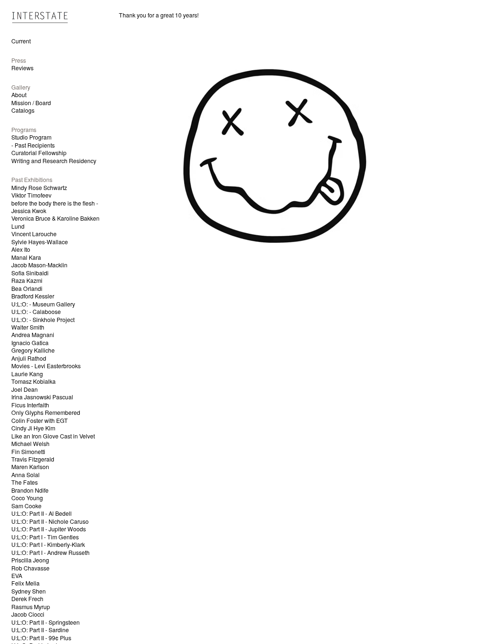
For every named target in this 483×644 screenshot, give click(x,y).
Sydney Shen (28, 591)
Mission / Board (31, 103)
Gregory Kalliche (33, 350)
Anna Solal (25, 475)
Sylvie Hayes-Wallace (39, 242)
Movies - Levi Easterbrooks (46, 366)
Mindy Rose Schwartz (39, 187)
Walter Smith (27, 327)
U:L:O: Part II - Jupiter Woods (48, 529)
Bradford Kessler (32, 296)
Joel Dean (24, 389)
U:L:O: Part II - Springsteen (45, 622)
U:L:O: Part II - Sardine (40, 630)
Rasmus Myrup (30, 607)
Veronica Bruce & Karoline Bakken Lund (55, 222)
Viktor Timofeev (31, 195)
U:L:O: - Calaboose (36, 311)
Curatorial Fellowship (39, 153)
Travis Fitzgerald (32, 459)
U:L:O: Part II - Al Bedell (41, 513)
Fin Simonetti (28, 451)
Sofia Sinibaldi (30, 273)
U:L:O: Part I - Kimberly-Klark (48, 544)
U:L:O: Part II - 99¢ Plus (41, 638)
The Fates (24, 482)
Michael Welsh (30, 443)
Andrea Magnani (32, 334)
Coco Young (27, 498)
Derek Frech (27, 598)
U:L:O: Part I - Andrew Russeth (50, 552)
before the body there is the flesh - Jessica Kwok (54, 207)
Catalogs (22, 110)
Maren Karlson (30, 466)
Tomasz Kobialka (33, 381)
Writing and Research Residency (53, 161)
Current (21, 41)
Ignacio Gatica (30, 343)
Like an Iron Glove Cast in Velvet (53, 436)
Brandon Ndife (30, 490)
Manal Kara (26, 257)
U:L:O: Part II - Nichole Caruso (50, 521)
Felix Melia (25, 583)
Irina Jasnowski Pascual (42, 397)
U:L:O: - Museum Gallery (43, 304)
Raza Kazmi (26, 280)
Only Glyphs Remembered (45, 412)
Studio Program (31, 137)
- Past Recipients (33, 145)
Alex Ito (20, 249)
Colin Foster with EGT (39, 420)
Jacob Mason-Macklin (39, 265)
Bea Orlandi (26, 288)
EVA (16, 575)
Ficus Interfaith (30, 405)
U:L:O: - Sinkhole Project (43, 319)
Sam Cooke (26, 506)
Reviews (22, 68)
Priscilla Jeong (30, 560)
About (18, 95)
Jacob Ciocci (27, 614)
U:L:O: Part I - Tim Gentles (45, 537)
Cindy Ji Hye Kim (33, 428)
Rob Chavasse (30, 568)
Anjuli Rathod (28, 358)
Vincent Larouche (34, 234)
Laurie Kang (27, 374)
